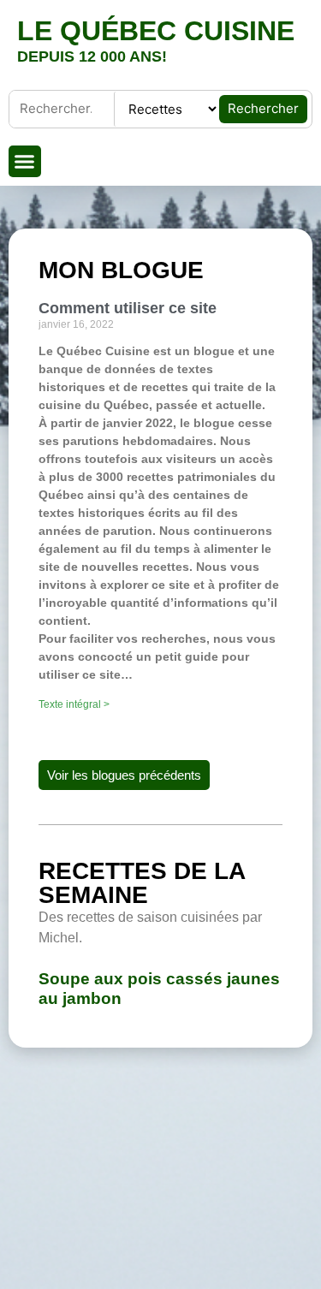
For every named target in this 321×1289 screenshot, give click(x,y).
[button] (25, 162)
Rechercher (263, 108)
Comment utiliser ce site (128, 308)
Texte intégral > (74, 704)
